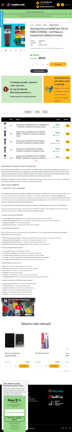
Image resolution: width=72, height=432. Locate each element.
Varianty (28, 112)
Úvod (31, 25)
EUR (70, 5)
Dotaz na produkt (39, 71)
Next (24, 50)
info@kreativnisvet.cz (47, 7)
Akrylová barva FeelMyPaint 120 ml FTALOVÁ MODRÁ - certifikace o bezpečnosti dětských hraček (30, 134)
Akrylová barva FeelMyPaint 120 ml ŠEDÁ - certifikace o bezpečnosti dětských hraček (30, 150)
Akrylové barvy (54, 25)
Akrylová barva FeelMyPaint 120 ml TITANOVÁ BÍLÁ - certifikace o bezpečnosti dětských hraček (32, 126)
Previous (2, 50)
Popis (37, 112)
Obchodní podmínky (30, 399)
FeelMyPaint (42, 40)
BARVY (45, 25)
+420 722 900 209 (46, 2)
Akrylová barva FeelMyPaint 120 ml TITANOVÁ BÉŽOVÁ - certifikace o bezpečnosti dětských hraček (31, 158)
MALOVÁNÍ (38, 25)
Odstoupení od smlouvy (31, 401)
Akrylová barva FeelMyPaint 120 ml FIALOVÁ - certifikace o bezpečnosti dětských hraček (30, 142)
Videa (45, 112)
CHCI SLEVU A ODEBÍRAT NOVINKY (14, 418)
